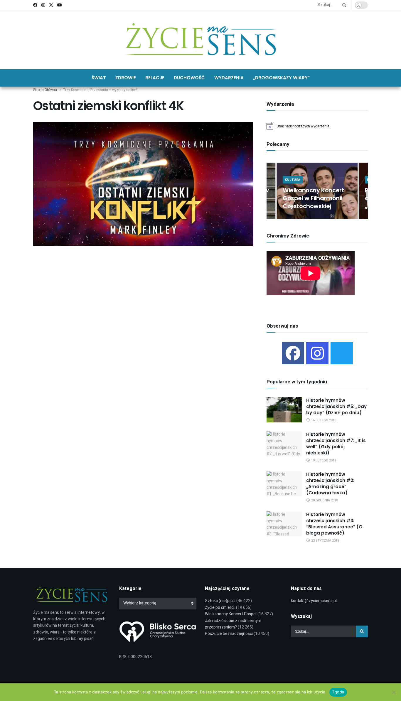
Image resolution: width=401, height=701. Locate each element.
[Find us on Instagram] (43, 5)
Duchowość (189, 78)
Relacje (154, 78)
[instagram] (317, 353)
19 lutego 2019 (323, 460)
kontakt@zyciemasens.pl (314, 601)
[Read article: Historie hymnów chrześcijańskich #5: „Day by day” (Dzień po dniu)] (284, 409)
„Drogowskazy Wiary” (281, 78)
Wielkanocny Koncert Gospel (231, 614)
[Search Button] (343, 5)
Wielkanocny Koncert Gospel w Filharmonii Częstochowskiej (313, 198)
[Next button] (363, 191)
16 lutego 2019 (323, 420)
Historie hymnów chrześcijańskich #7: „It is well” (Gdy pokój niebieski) (336, 443)
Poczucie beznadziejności (229, 634)
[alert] (317, 125)
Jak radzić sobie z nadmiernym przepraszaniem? (233, 624)
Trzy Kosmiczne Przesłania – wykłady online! (100, 89)
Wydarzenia (229, 78)
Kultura (293, 179)
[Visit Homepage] (200, 40)
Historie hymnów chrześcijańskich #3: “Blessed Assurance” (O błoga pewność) (334, 523)
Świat (99, 78)
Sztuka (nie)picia (220, 601)
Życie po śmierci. (220, 607)
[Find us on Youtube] (59, 5)
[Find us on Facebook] (35, 5)
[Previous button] (271, 191)
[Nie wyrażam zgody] (394, 692)
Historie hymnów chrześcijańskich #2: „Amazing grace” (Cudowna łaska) (330, 483)
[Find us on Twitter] (51, 5)
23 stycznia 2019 (324, 540)
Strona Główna (45, 89)
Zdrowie (125, 78)
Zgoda (338, 692)
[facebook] (293, 353)
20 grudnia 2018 (324, 500)
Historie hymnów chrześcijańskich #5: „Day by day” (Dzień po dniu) (336, 406)
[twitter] (342, 353)
